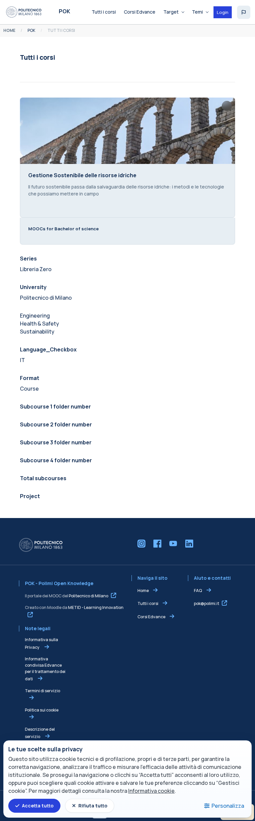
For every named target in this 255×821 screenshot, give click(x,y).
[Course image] (127, 131)
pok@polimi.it (206, 603)
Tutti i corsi (147, 603)
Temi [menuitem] (197, 12)
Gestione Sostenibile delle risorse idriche (82, 175)
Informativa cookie (151, 790)
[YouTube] (173, 544)
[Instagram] (141, 544)
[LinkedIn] (189, 544)
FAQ (198, 590)
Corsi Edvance (151, 617)
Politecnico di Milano (88, 596)
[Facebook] (157, 544)
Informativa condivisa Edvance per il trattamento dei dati (45, 669)
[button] (243, 12)
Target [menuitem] (171, 12)
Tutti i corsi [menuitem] (104, 12)
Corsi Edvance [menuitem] (139, 12)
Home (143, 590)
